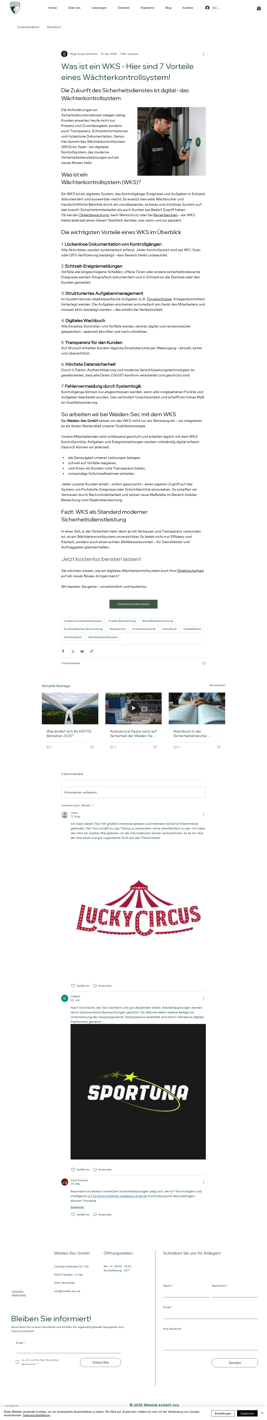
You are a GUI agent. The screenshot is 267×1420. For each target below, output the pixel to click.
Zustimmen (247, 1413)
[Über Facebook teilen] (63, 651)
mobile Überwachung (122, 621)
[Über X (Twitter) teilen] (72, 651)
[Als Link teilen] (92, 651)
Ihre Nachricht (172, 1328)
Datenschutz (19, 1294)
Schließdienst (192, 629)
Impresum (17, 1291)
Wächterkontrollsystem (103, 637)
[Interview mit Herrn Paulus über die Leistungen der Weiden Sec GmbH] (133, 708)
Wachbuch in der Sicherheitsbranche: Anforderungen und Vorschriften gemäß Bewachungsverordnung (193, 733)
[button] (259, 7)
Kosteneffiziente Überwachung (83, 629)
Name (168, 1285)
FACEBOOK (12, 1406)
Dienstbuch (169, 629)
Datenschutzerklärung (36, 1415)
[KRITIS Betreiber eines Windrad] (70, 708)
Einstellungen (223, 1413)
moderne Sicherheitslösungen (83, 621)
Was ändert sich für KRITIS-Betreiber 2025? (69, 733)
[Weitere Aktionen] (203, 54)
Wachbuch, (54, 27)
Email (167, 1307)
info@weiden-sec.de (67, 1291)
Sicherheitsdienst (28, 27)
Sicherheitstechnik (144, 629)
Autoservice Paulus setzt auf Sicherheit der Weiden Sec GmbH (133, 733)
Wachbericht (117, 629)
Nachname (220, 1285)
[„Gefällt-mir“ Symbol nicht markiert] (73, 985)
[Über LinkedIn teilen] (82, 651)
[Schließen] (262, 1413)
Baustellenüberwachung (157, 621)
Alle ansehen (217, 685)
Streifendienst (73, 637)
